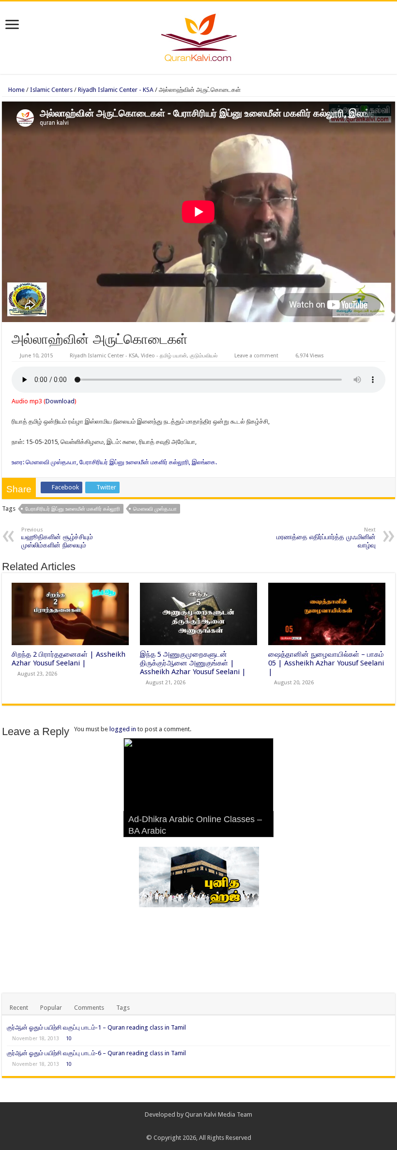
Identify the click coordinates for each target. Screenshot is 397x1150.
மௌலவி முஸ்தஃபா (155, 509)
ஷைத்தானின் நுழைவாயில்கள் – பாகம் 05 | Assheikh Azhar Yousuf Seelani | (326, 663)
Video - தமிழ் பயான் (164, 356)
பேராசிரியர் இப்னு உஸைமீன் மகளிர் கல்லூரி (72, 509)
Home (16, 89)
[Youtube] (212, 1126)
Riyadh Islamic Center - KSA (115, 89)
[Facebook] (194, 1126)
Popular (51, 1007)
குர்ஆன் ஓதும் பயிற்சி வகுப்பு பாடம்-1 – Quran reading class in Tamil (96, 1027)
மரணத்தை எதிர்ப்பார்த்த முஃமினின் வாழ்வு (326, 538)
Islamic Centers (51, 89)
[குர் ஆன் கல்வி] (199, 35)
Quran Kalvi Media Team (218, 1114)
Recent (19, 1007)
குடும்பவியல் (203, 356)
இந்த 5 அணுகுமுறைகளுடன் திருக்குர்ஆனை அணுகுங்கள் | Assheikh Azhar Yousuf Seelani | (193, 663)
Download (60, 401)
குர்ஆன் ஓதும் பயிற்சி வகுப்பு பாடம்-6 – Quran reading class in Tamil (96, 1053)
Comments (89, 1007)
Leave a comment (256, 356)
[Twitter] (203, 1126)
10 (69, 1038)
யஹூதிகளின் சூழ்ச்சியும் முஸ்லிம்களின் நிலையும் (57, 538)
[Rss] (184, 1126)
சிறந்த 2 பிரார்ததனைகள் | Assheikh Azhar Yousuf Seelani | (68, 658)
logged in (122, 729)
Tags (123, 1007)
